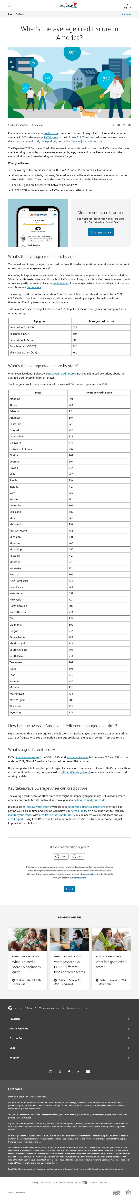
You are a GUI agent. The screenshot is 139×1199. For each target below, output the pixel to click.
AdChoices (46, 1182)
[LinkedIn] (78, 1071)
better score (34, 287)
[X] (60, 1071)
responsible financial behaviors (86, 807)
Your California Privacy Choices (67, 1182)
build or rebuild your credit (89, 800)
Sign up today (101, 232)
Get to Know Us (18, 1028)
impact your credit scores (60, 373)
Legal (12, 1048)
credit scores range (27, 757)
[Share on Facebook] (124, 124)
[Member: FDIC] (116, 1193)
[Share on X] (113, 124)
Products (15, 1019)
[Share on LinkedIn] (118, 124)
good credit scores (77, 757)
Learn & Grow (16, 14)
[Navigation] (9, 5)
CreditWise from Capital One (56, 815)
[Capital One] (10, 1008)
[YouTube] (88, 1071)
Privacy (35, 1182)
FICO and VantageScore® (76, 772)
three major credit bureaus (86, 141)
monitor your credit (19, 815)
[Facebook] (69, 1071)
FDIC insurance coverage (35, 1096)
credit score (51, 133)
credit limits (79, 811)
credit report (15, 819)
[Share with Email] (129, 124)
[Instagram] (50, 1071)
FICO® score (51, 137)
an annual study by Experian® (38, 141)
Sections (127, 14)
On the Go (15, 1038)
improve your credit (37, 807)
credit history (60, 283)
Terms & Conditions (98, 1182)
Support (14, 1057)
